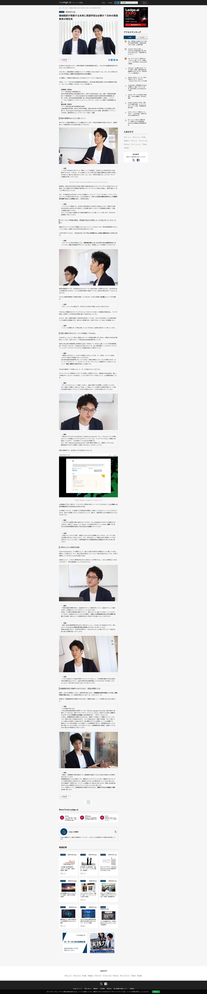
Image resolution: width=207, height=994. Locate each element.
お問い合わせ (87, 988)
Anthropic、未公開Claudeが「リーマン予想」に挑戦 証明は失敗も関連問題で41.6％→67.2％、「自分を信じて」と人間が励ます (137, 70)
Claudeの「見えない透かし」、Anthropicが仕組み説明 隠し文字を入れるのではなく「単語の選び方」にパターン (137, 51)
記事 (118, 2)
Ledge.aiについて (77, 988)
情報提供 (95, 988)
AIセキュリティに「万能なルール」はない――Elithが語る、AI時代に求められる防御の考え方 (137, 113)
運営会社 (109, 988)
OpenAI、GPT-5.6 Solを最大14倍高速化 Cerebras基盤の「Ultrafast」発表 (137, 96)
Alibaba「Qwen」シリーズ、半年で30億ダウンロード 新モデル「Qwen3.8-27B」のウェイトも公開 (137, 79)
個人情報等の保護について (120, 988)
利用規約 (132, 988)
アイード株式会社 (69, 82)
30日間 (142, 37)
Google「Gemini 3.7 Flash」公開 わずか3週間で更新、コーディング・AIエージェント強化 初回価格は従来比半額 (137, 105)
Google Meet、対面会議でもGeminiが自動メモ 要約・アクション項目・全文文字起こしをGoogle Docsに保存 (137, 87)
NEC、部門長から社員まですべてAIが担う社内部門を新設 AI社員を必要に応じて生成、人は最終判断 (137, 42)
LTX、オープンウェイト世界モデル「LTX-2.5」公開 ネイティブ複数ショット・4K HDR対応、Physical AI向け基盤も (137, 61)
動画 (124, 2)
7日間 (129, 37)
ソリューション (133, 2)
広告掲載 (102, 988)
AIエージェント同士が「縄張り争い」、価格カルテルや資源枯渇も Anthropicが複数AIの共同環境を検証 (137, 122)
